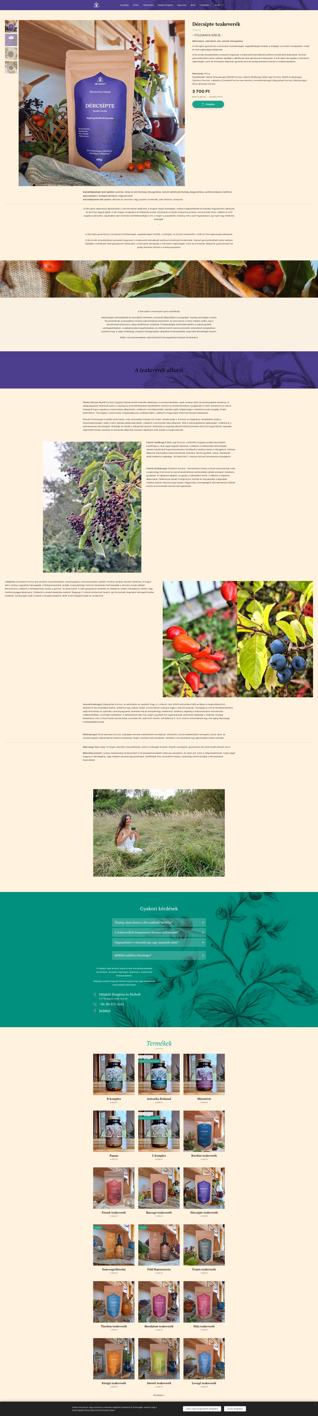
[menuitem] (124, 5)
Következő (158, 1395)
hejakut (105, 1010)
